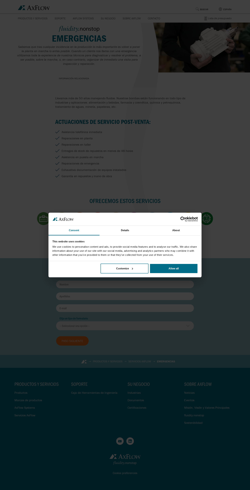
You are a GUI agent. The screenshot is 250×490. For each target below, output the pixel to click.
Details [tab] (125, 230)
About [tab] (176, 230)
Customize (122, 268)
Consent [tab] (74, 230)
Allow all (174, 268)
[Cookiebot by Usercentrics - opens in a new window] (183, 219)
